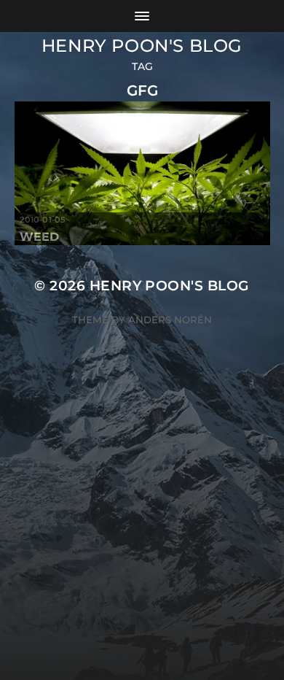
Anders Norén (170, 319)
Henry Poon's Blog (142, 45)
